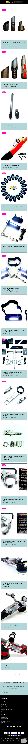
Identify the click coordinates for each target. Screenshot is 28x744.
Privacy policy (6, 740)
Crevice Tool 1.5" (7, 125)
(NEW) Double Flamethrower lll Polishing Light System (11, 289)
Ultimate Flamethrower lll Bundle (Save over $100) (12, 373)
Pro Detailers (4, 704)
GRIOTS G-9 (6, 665)
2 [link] (11, 674)
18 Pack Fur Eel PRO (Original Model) (13, 206)
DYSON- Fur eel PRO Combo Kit (11, 84)
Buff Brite (7, 738)
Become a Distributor (6, 706)
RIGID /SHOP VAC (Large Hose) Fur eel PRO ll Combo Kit (14, 43)
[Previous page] (4, 674)
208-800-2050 (4, 722)
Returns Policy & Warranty (7, 709)
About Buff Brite (5, 701)
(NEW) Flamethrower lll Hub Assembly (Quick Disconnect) (14, 456)
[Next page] (16, 677)
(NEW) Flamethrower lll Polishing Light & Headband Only (14, 331)
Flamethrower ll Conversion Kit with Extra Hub (13, 414)
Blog (2, 711)
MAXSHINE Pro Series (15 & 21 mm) (12, 625)
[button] (2, 2)
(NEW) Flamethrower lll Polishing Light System (14, 247)
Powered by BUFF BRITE (14, 738)
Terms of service (13, 740)
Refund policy (24, 738)
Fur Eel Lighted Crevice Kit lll (11, 165)
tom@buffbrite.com (5, 721)
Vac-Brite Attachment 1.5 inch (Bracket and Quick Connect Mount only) (13, 499)
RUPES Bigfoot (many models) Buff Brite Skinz (13, 583)
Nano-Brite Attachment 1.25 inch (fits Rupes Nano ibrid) (14, 542)
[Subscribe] (23, 692)
